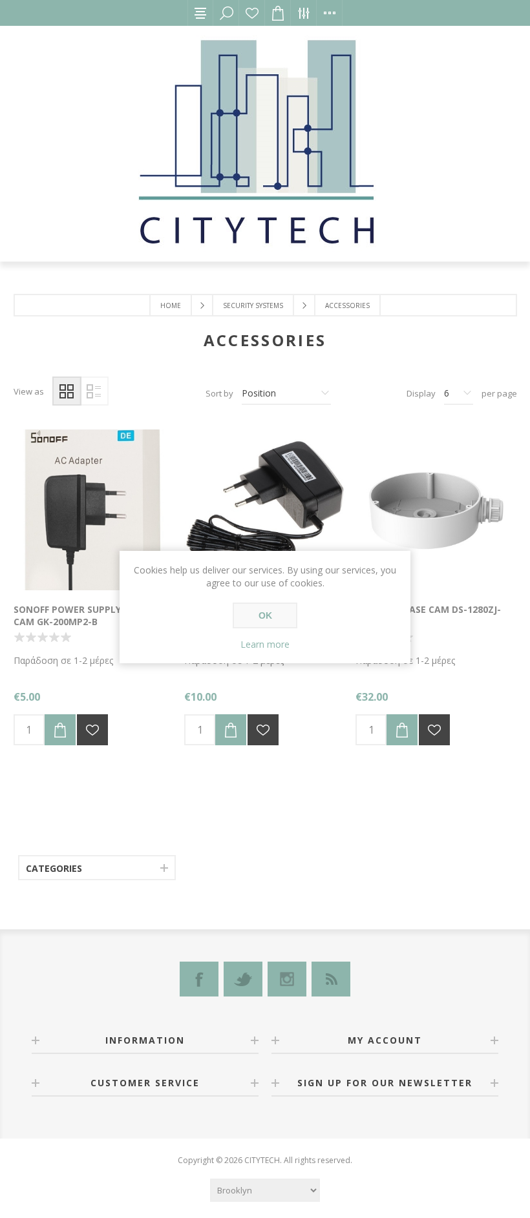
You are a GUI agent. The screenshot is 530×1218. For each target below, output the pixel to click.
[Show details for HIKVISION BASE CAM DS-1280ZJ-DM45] (435, 509)
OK (265, 615)
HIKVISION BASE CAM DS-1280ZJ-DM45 (428, 615)
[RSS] (331, 979)
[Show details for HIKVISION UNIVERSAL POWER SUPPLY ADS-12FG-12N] (264, 509)
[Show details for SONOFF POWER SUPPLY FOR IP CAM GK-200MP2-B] (94, 509)
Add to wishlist (92, 729)
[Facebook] (199, 979)
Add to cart (60, 729)
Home (170, 305)
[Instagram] (287, 979)
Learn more (265, 644)
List (94, 391)
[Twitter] (243, 979)
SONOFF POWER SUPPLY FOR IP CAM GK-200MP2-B (83, 615)
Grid (66, 391)
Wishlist (252, 13)
